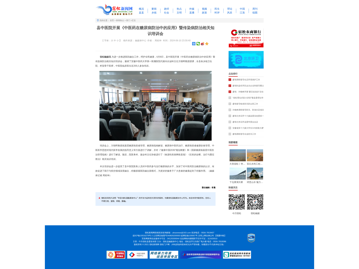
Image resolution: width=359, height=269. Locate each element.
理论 (229, 8)
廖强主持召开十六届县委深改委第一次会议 (251, 116)
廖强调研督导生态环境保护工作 (246, 80)
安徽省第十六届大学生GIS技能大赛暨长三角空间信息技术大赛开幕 (262, 128)
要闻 (154, 8)
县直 (141, 12)
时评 (217, 12)
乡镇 (154, 12)
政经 (166, 8)
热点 (179, 8)
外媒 (191, 8)
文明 (179, 12)
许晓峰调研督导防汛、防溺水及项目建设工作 (252, 110)
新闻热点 (120, 20)
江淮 (242, 12)
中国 (242, 8)
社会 (166, 12)
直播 (191, 12)
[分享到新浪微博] (202, 43)
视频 (204, 8)
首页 (112, 20)
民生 (217, 8)
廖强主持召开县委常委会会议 (245, 122)
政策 (204, 12)
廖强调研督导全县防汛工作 (244, 134)
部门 (128, 20)
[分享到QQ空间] (207, 43)
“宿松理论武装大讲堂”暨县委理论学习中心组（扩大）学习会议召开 (262, 98)
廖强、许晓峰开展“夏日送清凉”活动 (248, 92)
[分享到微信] (198, 43)
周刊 (254, 8)
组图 (254, 12)
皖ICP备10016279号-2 (143, 235)
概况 (141, 8)
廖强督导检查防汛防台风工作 (245, 104)
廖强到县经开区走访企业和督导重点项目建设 (252, 86)
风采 (229, 12)
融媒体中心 (140, 40)
